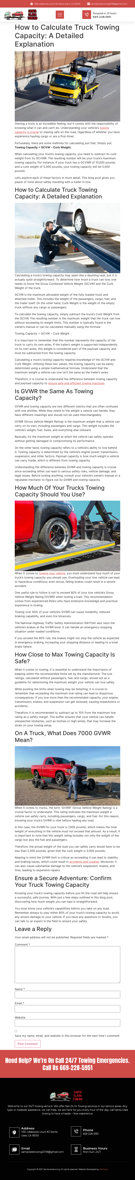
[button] (60, 15)
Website (20, 1017)
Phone (88, 1130)
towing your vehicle (52, 573)
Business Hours (95, 1148)
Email (19, 1003)
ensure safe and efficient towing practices (76, 383)
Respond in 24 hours (105, 13)
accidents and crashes (84, 861)
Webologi (103, 1169)
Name (20, 989)
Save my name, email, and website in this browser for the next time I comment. (67, 1035)
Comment (22, 944)
